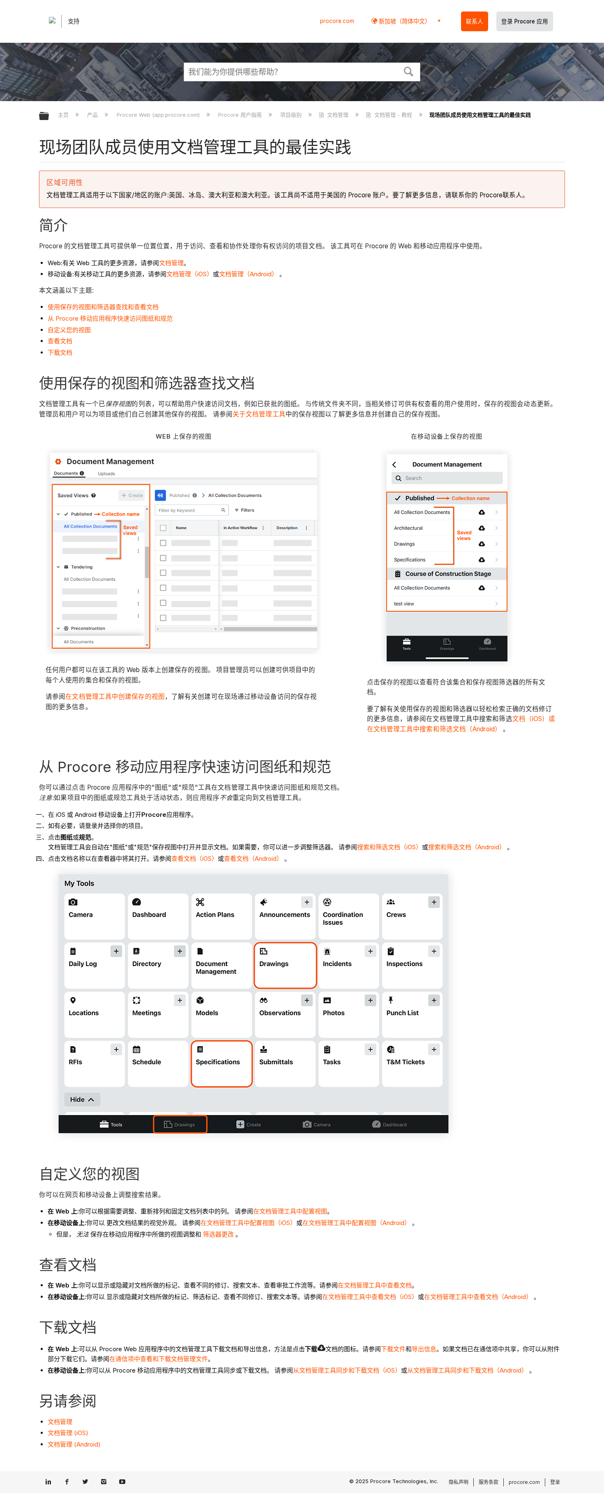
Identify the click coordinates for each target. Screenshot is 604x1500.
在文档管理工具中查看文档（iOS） (370, 1297)
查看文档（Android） (253, 858)
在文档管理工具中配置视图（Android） (356, 1223)
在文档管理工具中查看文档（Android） (478, 1297)
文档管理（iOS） (189, 274)
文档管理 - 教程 (393, 114)
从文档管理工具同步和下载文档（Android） (467, 1370)
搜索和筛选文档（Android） (466, 847)
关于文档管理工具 (259, 414)
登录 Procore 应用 (524, 21)
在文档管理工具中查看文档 (375, 1285)
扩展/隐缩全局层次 (49, 116)
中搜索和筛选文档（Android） (457, 729)
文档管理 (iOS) (68, 1433)
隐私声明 (458, 1482)
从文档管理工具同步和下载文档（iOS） (347, 1370)
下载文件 (393, 1349)
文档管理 (337, 114)
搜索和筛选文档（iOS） (389, 847)
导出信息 (424, 1349)
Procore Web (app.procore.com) (159, 114)
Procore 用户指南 (240, 114)
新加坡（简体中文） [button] (404, 21)
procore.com (337, 21)
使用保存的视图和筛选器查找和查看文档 (103, 307)
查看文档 (60, 341)
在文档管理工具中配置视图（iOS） (248, 1223)
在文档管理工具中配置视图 (290, 1211)
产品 (93, 114)
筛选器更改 (217, 1234)
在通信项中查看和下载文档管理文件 (158, 1359)
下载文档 (60, 352)
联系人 (474, 21)
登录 (555, 1482)
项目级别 (291, 114)
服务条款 (488, 1482)
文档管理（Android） (248, 274)
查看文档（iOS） (194, 858)
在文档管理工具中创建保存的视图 (115, 696)
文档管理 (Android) (74, 1444)
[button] (408, 70)
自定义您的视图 (69, 330)
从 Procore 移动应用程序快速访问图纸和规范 (110, 318)
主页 (64, 114)
